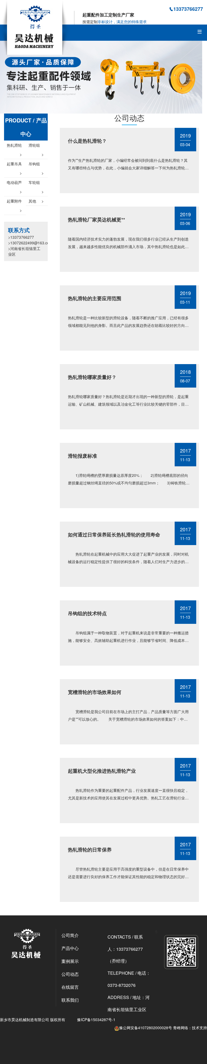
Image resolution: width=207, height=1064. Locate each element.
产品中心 (70, 948)
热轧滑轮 (14, 146)
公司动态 (70, 974)
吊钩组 (36, 164)
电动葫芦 (14, 183)
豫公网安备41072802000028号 (145, 1027)
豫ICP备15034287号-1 (96, 1019)
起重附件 (14, 202)
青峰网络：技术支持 (190, 1027)
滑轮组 (36, 146)
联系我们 (70, 1000)
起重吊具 (14, 164)
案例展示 (70, 961)
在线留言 (70, 987)
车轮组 (36, 183)
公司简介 (70, 935)
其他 (36, 201)
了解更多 (83, 185)
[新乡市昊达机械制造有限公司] (35, 26)
